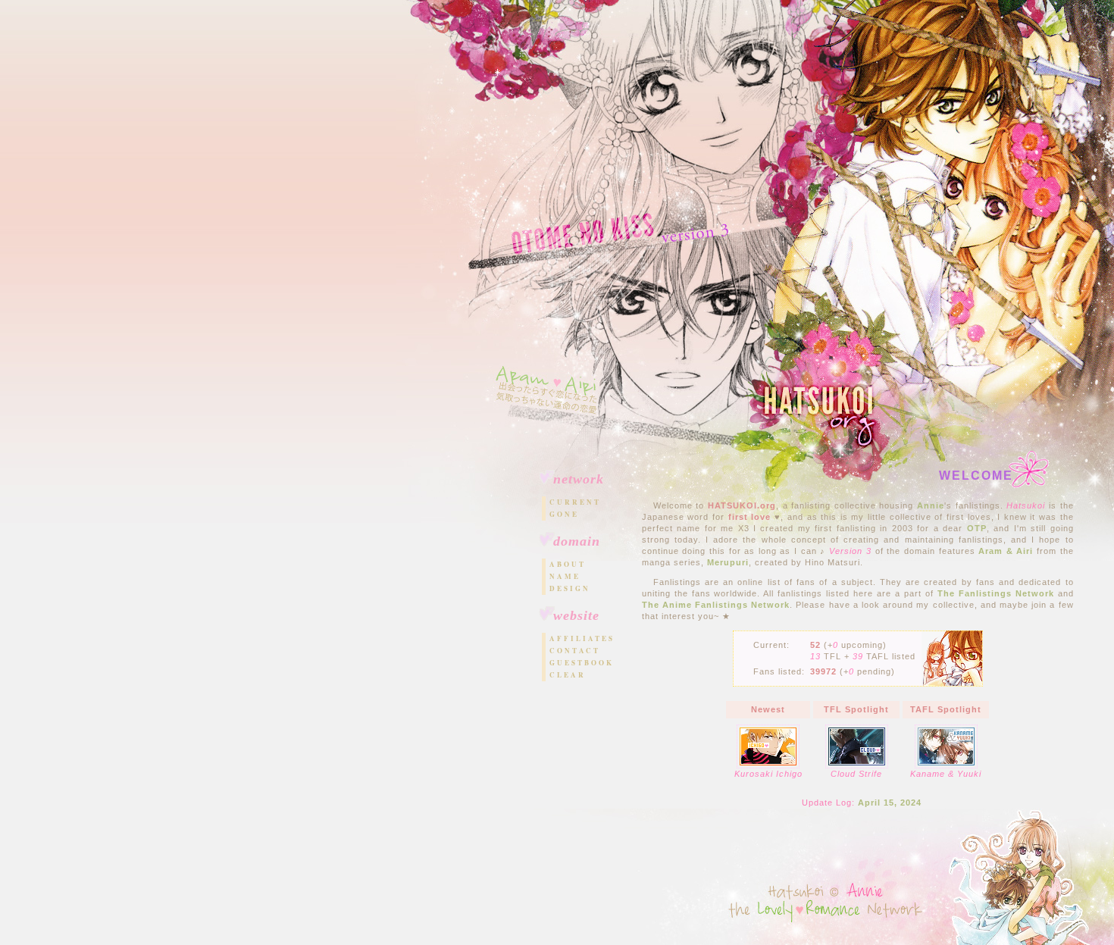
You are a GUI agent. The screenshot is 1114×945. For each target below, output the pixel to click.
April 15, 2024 (890, 802)
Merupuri (728, 562)
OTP (977, 528)
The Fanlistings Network (995, 593)
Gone (564, 514)
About (567, 564)
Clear (567, 675)
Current (575, 502)
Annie (930, 505)
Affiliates (581, 638)
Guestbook (581, 663)
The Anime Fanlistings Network (716, 604)
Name (564, 576)
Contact (574, 651)
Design (569, 588)
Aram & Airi (1005, 550)
